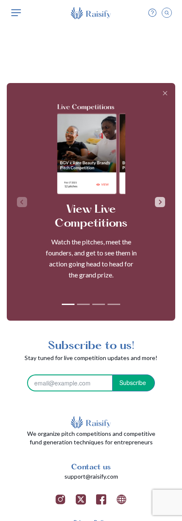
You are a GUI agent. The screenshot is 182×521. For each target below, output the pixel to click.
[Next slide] (160, 202)
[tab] (68, 304)
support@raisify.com (91, 476)
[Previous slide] (22, 202)
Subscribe (132, 382)
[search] (167, 13)
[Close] (165, 93)
